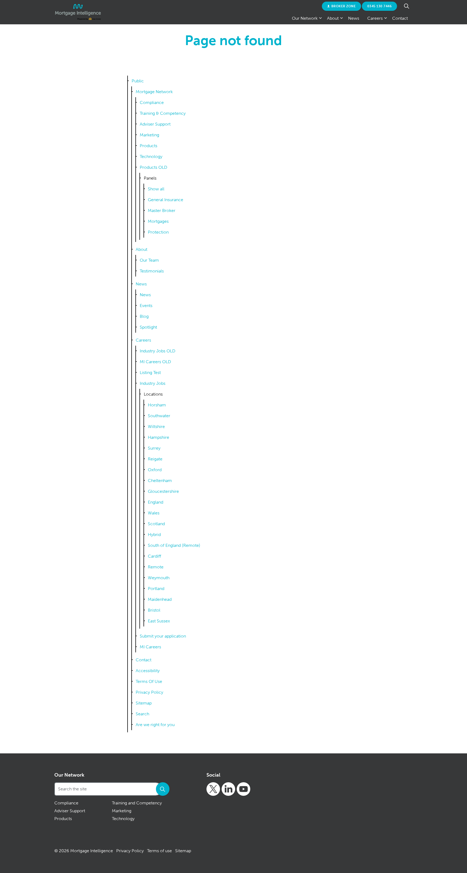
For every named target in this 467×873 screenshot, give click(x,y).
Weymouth (158, 577)
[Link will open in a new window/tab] (213, 789)
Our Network (305, 18)
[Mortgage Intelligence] (78, 12)
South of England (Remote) (174, 545)
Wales (153, 512)
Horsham (157, 404)
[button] (162, 789)
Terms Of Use (149, 681)
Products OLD (153, 167)
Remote (156, 566)
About (333, 18)
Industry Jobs (152, 383)
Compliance (152, 102)
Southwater (159, 415)
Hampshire (158, 437)
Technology (151, 156)
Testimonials (152, 271)
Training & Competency (163, 113)
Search (142, 713)
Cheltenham (160, 480)
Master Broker (161, 210)
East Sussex (159, 620)
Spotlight (148, 327)
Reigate (155, 458)
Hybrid (154, 534)
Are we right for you (155, 724)
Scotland (156, 523)
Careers (375, 18)
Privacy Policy (149, 692)
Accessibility (148, 670)
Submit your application (163, 636)
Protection (158, 232)
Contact (400, 18)
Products (148, 145)
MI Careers (150, 646)
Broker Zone (343, 6)
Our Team (149, 260)
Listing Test (150, 372)
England (155, 502)
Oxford (155, 469)
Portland (156, 588)
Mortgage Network (154, 91)
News (353, 18)
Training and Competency (137, 802)
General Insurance (165, 199)
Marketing (149, 134)
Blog (144, 316)
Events (146, 305)
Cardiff (154, 556)
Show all (156, 188)
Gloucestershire (163, 491)
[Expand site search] (406, 6)
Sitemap (144, 703)
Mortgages (158, 221)
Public (138, 80)
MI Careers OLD (155, 361)
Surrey (154, 448)
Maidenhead (160, 599)
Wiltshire (156, 426)
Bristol (154, 610)
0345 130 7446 (379, 6)
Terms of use (159, 850)
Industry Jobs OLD (157, 350)
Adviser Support (155, 124)
